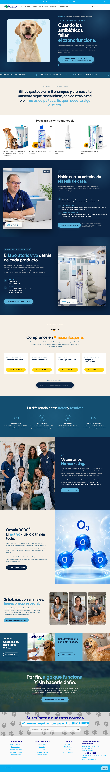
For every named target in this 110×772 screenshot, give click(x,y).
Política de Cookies (42, 754)
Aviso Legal (42, 749)
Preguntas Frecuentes (16, 749)
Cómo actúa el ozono (17, 567)
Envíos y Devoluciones (16, 744)
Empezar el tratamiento (55, 699)
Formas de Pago (15, 747)
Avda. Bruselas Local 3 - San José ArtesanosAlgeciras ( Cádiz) (91, 748)
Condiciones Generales (15, 752)
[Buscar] (97, 7)
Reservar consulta (68, 225)
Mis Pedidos (68, 747)
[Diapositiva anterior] (6, 137)
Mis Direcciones (68, 752)
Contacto (42, 747)
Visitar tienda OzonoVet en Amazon (53, 385)
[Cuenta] (101, 7)
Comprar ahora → (66, 654)
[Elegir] (77, 147)
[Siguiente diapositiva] (26, 137)
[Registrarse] (78, 729)
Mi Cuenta (68, 744)
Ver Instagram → (11, 654)
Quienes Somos (42, 744)
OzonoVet (9, 767)
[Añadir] (26, 147)
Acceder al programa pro (16, 620)
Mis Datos (68, 749)
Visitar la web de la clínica (17, 301)
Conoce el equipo (70, 490)
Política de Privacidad (42, 752)
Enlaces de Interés (16, 754)
